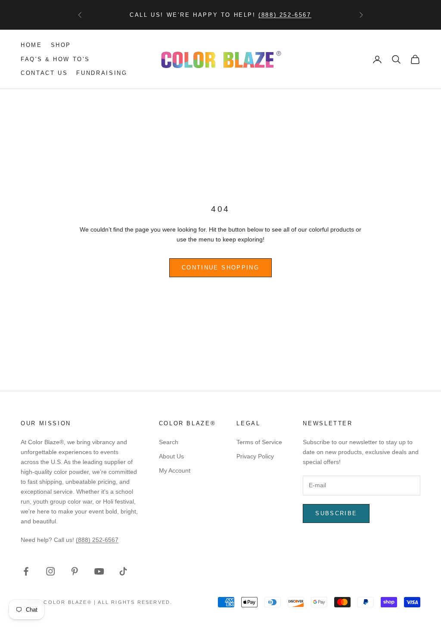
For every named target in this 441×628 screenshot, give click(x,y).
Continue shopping (220, 267)
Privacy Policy (255, 456)
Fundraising (101, 73)
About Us (171, 456)
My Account (174, 470)
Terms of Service (259, 442)
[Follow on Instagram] (50, 571)
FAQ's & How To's (55, 59)
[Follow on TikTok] (123, 571)
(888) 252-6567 (284, 15)
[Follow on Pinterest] (74, 571)
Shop (61, 45)
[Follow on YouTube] (99, 571)
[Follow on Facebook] (26, 571)
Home (31, 45)
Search (168, 442)
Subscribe (336, 513)
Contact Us (44, 73)
